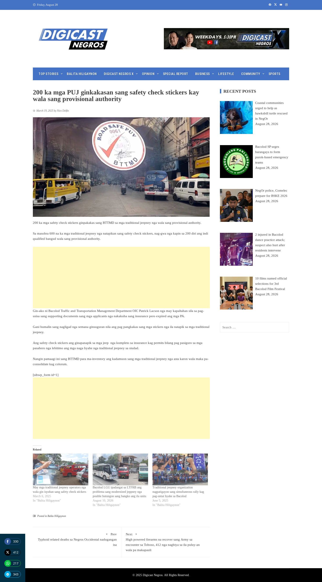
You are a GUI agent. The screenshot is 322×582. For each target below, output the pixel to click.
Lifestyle (226, 74)
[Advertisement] (121, 277)
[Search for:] (254, 327)
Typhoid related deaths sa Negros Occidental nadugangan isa (77, 539)
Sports (274, 74)
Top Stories (48, 74)
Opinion (148, 74)
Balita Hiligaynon (82, 74)
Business (202, 74)
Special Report (175, 74)
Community (250, 74)
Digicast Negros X (119, 74)
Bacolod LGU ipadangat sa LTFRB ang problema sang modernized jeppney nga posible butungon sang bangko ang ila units (119, 492)
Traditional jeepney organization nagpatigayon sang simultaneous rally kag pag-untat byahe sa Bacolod (178, 492)
